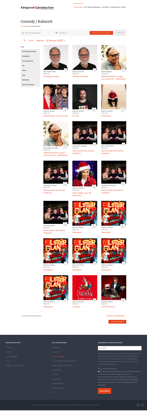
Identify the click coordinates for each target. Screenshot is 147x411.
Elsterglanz (77, 232)
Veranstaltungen (25, 26)
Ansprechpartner (12, 356)
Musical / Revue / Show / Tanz (62, 365)
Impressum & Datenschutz (15, 365)
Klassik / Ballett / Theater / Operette (64, 361)
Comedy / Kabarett (59, 356)
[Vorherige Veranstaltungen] (22, 40)
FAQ (7, 361)
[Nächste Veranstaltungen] (25, 41)
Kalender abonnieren (117, 321)
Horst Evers (106, 116)
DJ (53, 392)
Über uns (9, 347)
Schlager (55, 374)
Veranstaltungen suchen (101, 33)
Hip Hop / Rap (57, 370)
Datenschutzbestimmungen (107, 364)
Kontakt (9, 352)
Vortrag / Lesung (58, 388)
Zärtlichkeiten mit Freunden (55, 116)
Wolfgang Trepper (51, 76)
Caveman (76, 307)
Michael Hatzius (108, 307)
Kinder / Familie (58, 383)
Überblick (56, 347)
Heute (31, 40)
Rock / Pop (56, 352)
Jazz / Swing (57, 379)
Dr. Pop (75, 116)
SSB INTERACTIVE (95, 405)
